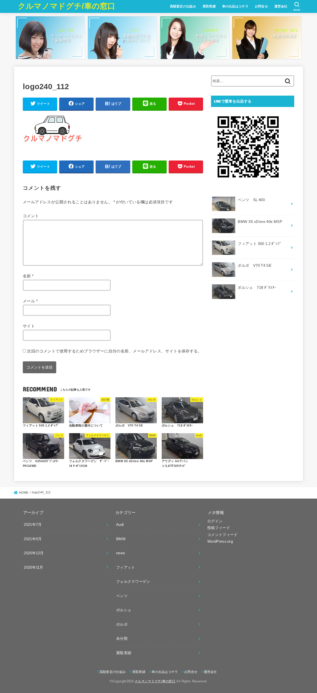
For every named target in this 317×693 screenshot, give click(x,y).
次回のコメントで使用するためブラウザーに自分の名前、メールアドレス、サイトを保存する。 (114, 351)
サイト (29, 326)
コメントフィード (222, 535)
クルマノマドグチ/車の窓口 (66, 6)
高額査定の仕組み (183, 6)
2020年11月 (33, 567)
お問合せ (261, 6)
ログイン (214, 521)
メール (30, 301)
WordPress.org (220, 541)
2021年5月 (33, 539)
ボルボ (122, 624)
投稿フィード (218, 528)
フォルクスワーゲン (133, 582)
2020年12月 (34, 553)
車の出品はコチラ (235, 6)
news (120, 553)
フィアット (125, 567)
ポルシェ (123, 610)
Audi (120, 525)
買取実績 (209, 6)
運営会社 (281, 6)
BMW (121, 539)
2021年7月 (33, 525)
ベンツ (122, 596)
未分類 (122, 638)
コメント (31, 215)
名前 (28, 276)
